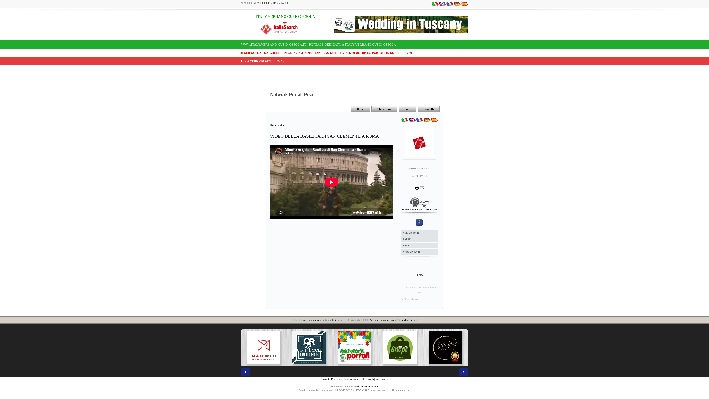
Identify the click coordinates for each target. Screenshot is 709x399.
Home (360, 109)
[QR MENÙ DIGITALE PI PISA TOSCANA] (266, 347)
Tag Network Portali (409, 299)
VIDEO (408, 245)
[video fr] (449, 4)
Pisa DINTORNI (412, 251)
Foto (407, 109)
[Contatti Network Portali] (419, 187)
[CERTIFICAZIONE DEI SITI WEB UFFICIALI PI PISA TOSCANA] (402, 347)
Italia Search (381, 379)
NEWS (408, 239)
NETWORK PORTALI (367, 386)
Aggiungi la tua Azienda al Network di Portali (393, 320)
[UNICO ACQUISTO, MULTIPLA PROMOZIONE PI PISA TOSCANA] (311, 347)
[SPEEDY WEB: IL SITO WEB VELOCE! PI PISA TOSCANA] (448, 347)
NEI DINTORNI (412, 233)
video (283, 125)
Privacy (419, 275)
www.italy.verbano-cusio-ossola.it (319, 320)
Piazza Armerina (352, 379)
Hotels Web (368, 379)
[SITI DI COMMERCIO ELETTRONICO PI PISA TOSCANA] (357, 347)
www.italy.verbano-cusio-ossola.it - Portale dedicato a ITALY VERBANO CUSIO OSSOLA (318, 44)
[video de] (457, 4)
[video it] (435, 4)
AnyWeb (325, 379)
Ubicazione (384, 109)
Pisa (333, 379)
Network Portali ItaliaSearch (271, 3)
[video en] (442, 4)
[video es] (464, 4)
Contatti (429, 109)
